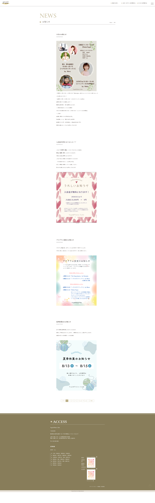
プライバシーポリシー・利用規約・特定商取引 (97, 486)
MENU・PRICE (83, 464)
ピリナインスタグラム (91, 468)
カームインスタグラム (91, 456)
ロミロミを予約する (142, 3)
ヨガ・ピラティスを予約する (130, 3)
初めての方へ (115, 3)
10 (83, 400)
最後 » (91, 400)
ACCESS (83, 469)
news (82, 457)
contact (83, 467)
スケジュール (89, 480)
